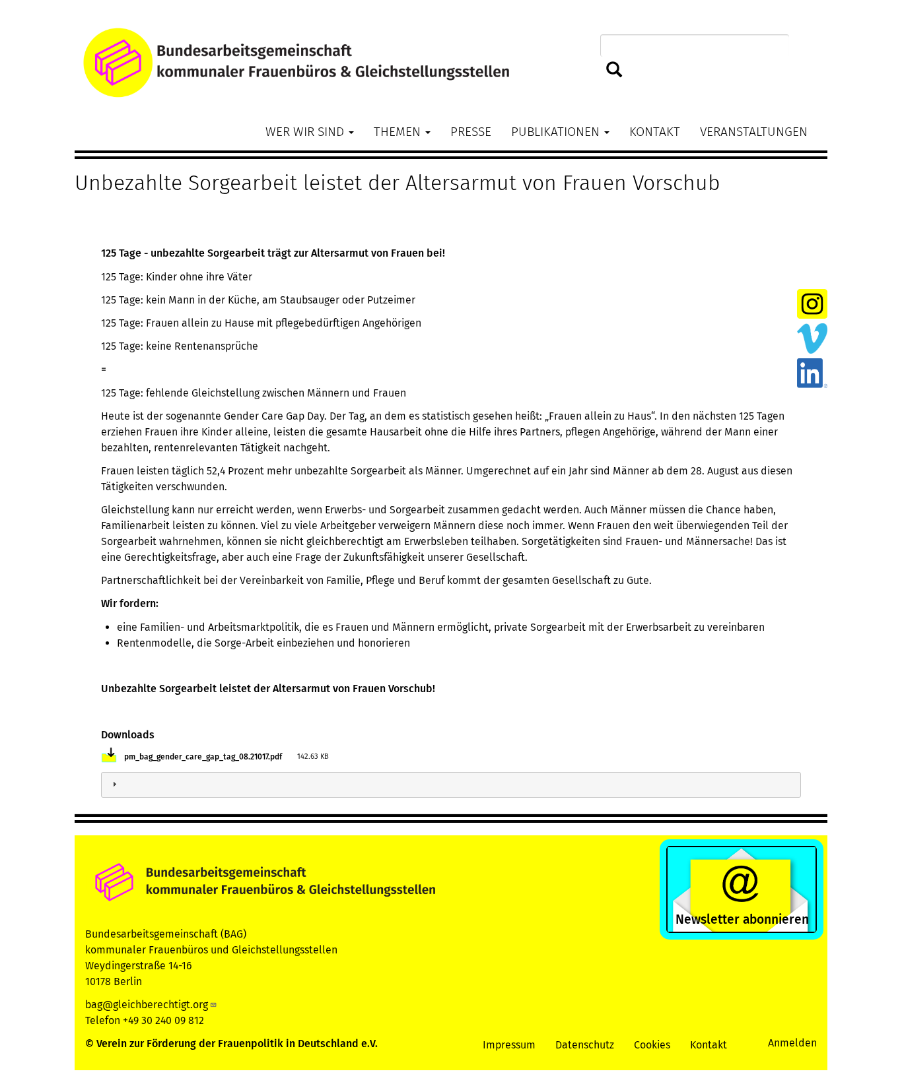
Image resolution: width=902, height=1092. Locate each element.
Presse (470, 131)
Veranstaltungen (754, 131)
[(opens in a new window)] (812, 303)
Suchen (611, 70)
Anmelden (792, 1043)
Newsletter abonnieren (742, 919)
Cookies (652, 1045)
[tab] (451, 785)
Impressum (509, 1045)
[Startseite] (451, 63)
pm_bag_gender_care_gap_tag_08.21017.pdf (203, 756)
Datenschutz (584, 1045)
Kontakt (654, 131)
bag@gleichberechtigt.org (146, 1004)
